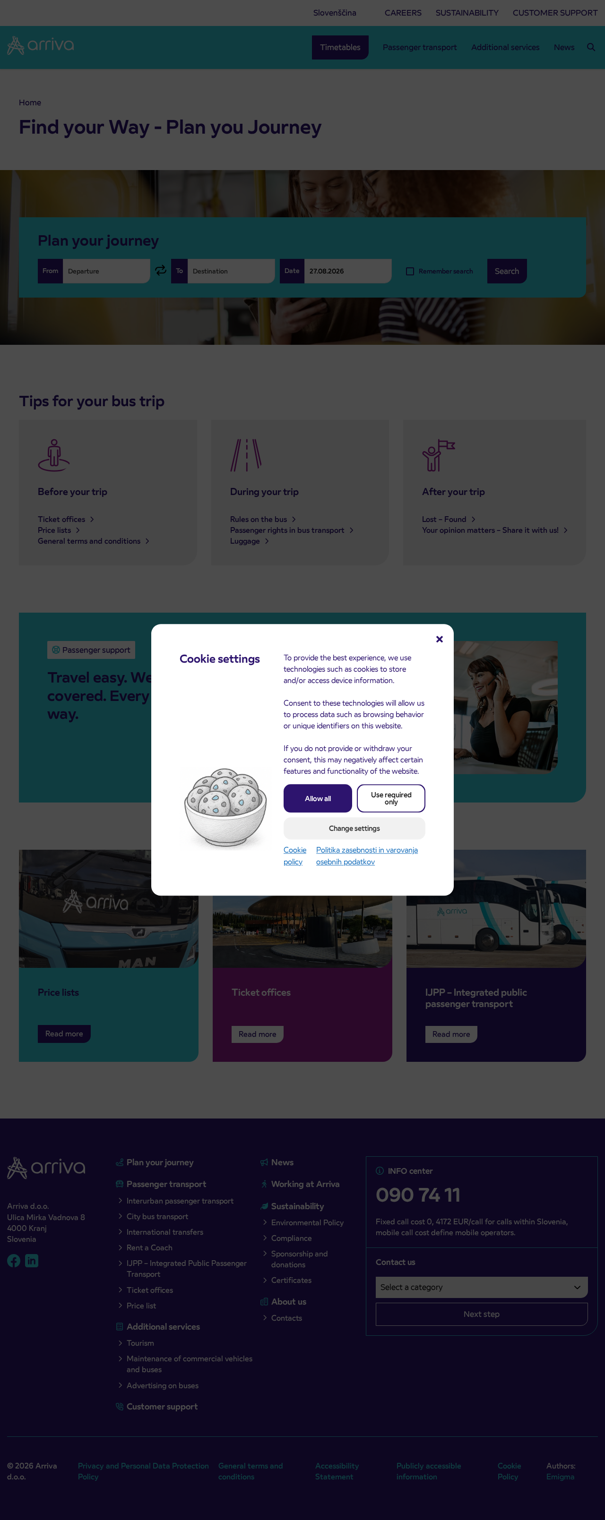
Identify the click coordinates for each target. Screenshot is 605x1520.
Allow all (318, 798)
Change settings (354, 828)
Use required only (391, 798)
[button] (439, 638)
